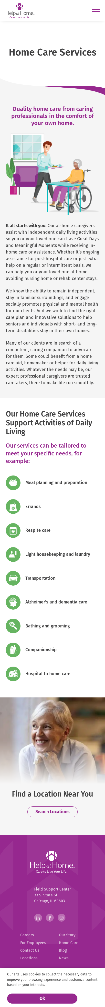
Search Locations (52, 811)
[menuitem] (33, 935)
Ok (42, 998)
